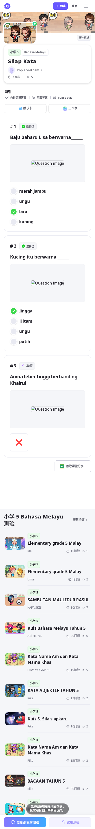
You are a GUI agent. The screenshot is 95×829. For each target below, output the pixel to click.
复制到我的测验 (28, 822)
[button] (47, 163)
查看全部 (79, 520)
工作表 (72, 108)
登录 (74, 6)
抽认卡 (27, 108)
